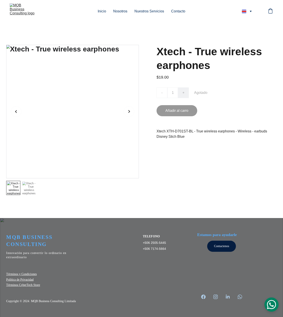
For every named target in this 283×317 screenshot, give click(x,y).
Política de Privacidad (20, 279)
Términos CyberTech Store (23, 285)
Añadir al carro (176, 110)
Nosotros (120, 11)
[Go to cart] (270, 11)
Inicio (102, 11)
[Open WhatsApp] (271, 304)
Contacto (178, 11)
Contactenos (221, 246)
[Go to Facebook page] (205, 297)
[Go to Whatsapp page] (240, 297)
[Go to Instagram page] (217, 297)
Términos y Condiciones (21, 274)
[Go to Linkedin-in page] (230, 297)
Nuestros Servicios (149, 11)
